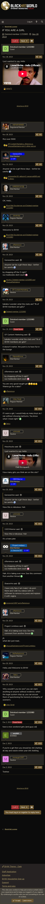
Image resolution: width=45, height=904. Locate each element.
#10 (40, 409)
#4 (41, 196)
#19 (40, 743)
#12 (40, 490)
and (22, 207)
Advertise (6, 875)
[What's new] (36, 21)
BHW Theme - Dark (13, 866)
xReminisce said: (11, 371)
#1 (41, 57)
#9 (41, 366)
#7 (41, 300)
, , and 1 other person (22, 145)
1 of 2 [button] (15, 41)
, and (20, 281)
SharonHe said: (10, 583)
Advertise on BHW (22, 106)
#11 (40, 441)
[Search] (42, 21)
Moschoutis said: (11, 446)
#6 (41, 255)
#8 (41, 329)
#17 (40, 684)
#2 (41, 134)
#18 (40, 722)
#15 (40, 621)
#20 (40, 767)
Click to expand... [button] (23, 467)
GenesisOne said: (11, 260)
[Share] (37, 56)
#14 (40, 556)
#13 (40, 524)
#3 (41, 164)
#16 (40, 663)
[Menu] (2, 21)
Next (23, 41)
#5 (41, 225)
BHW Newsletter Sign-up (13, 879)
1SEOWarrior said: (12, 529)
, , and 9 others (24, 177)
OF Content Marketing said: (16, 334)
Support (5, 882)
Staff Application (9, 871)
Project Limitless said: (13, 626)
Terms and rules (9, 886)
